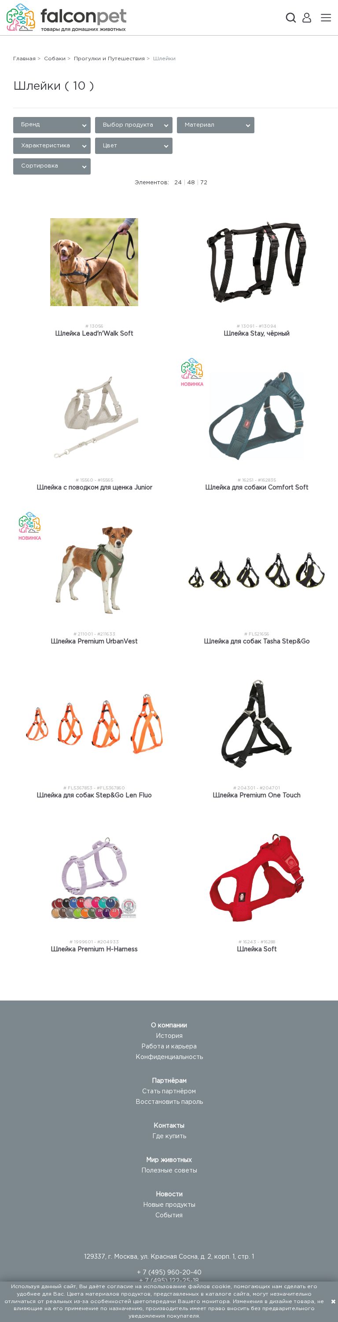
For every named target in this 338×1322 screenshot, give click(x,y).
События (169, 1215)
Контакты (169, 1125)
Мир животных (169, 1160)
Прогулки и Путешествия (109, 58)
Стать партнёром (169, 1091)
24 (178, 182)
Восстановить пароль (169, 1102)
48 (191, 182)
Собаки (55, 58)
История (169, 1036)
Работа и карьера (169, 1046)
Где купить (169, 1136)
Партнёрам (169, 1081)
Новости (169, 1194)
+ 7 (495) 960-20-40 (169, 1272)
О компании (169, 1025)
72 (203, 182)
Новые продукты (169, 1205)
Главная (24, 58)
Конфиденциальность (169, 1057)
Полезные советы (169, 1170)
